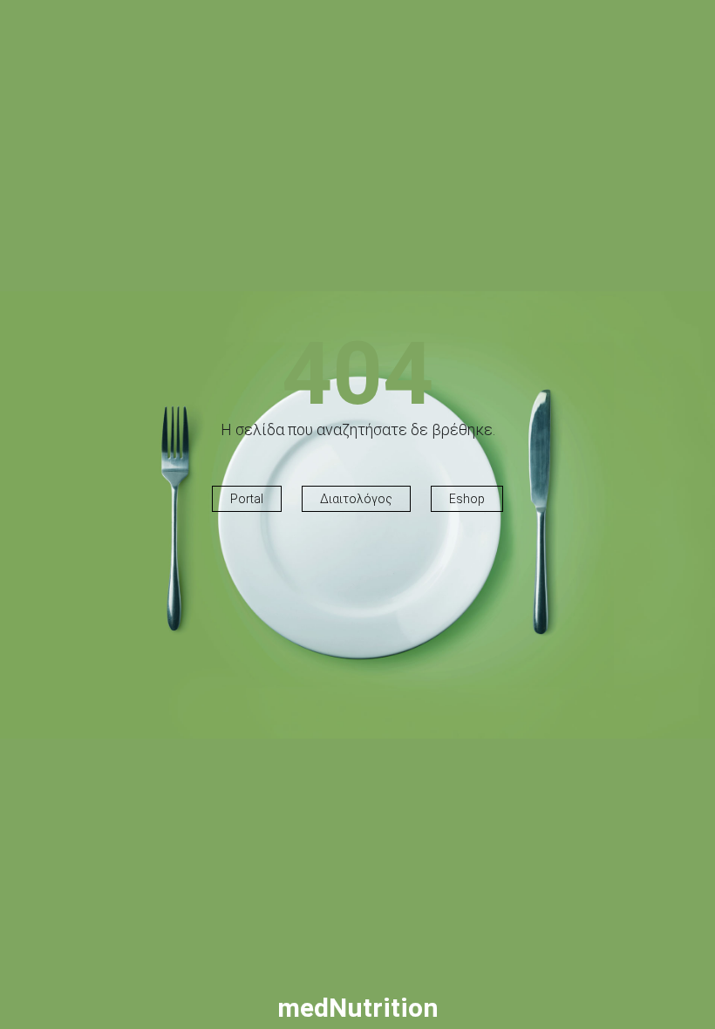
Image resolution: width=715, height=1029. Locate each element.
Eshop (467, 499)
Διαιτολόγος (356, 499)
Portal (246, 499)
